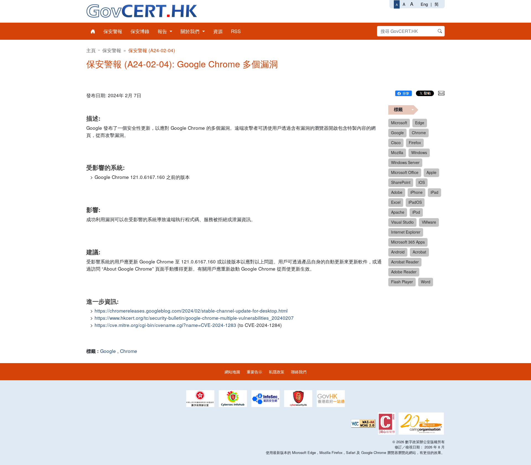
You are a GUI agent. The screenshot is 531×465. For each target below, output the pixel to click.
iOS (421, 182)
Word (425, 281)
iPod (416, 212)
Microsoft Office (404, 172)
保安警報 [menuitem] (112, 31)
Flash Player (402, 281)
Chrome (128, 350)
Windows (419, 152)
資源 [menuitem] (218, 31)
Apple (431, 172)
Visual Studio (402, 222)
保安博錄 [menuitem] (140, 31)
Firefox (415, 142)
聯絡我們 (298, 371)
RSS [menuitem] (236, 31)
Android (398, 252)
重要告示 (254, 371)
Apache (397, 212)
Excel (395, 202)
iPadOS (415, 202)
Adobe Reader (404, 271)
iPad (434, 192)
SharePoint (400, 182)
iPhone (416, 192)
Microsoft (399, 122)
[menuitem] (92, 31)
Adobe (396, 192)
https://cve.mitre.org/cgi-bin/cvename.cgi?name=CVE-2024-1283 (165, 324)
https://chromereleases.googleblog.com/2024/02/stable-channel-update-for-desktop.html (191, 310)
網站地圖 (232, 371)
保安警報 (111, 50)
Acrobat (419, 252)
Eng (424, 4)
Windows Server (405, 162)
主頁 (91, 50)
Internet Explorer (405, 232)
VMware (429, 222)
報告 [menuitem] (163, 31)
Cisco (396, 142)
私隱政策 (276, 371)
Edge (419, 122)
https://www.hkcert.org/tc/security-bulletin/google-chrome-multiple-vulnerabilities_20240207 (194, 317)
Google (108, 350)
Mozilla (397, 152)
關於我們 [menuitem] (191, 31)
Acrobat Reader (405, 262)
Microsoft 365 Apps (408, 242)
